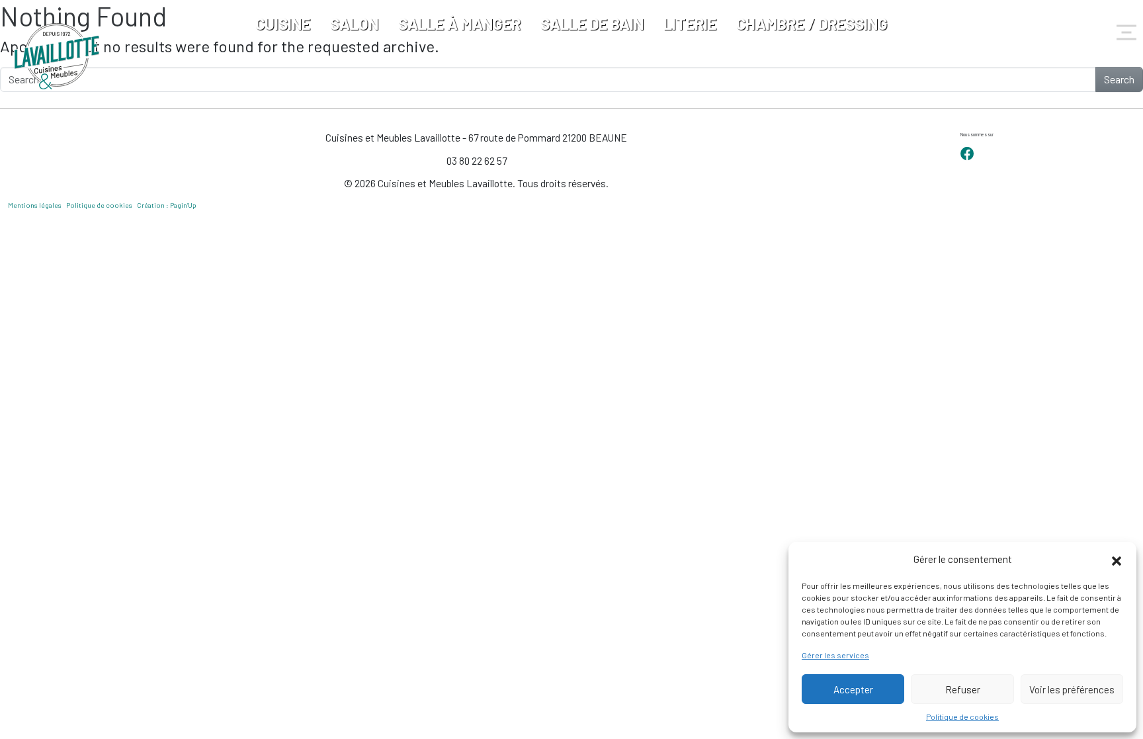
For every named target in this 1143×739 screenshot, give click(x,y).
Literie (689, 23)
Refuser (962, 689)
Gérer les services (835, 655)
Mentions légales (35, 205)
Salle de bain (592, 23)
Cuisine (282, 23)
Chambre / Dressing (812, 23)
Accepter (853, 689)
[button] (1116, 559)
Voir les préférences (1072, 689)
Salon (354, 23)
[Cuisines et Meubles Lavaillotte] (57, 56)
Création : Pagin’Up (166, 205)
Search (1119, 79)
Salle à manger (459, 23)
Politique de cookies (962, 716)
